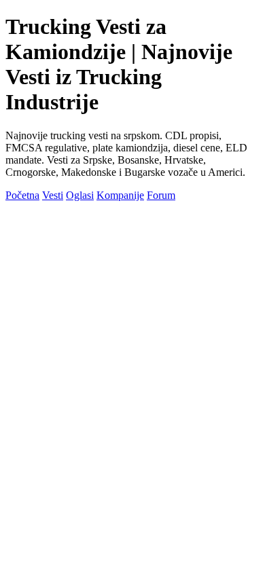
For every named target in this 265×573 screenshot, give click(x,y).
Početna (22, 195)
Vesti (52, 195)
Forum (161, 195)
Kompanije (120, 195)
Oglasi (80, 195)
